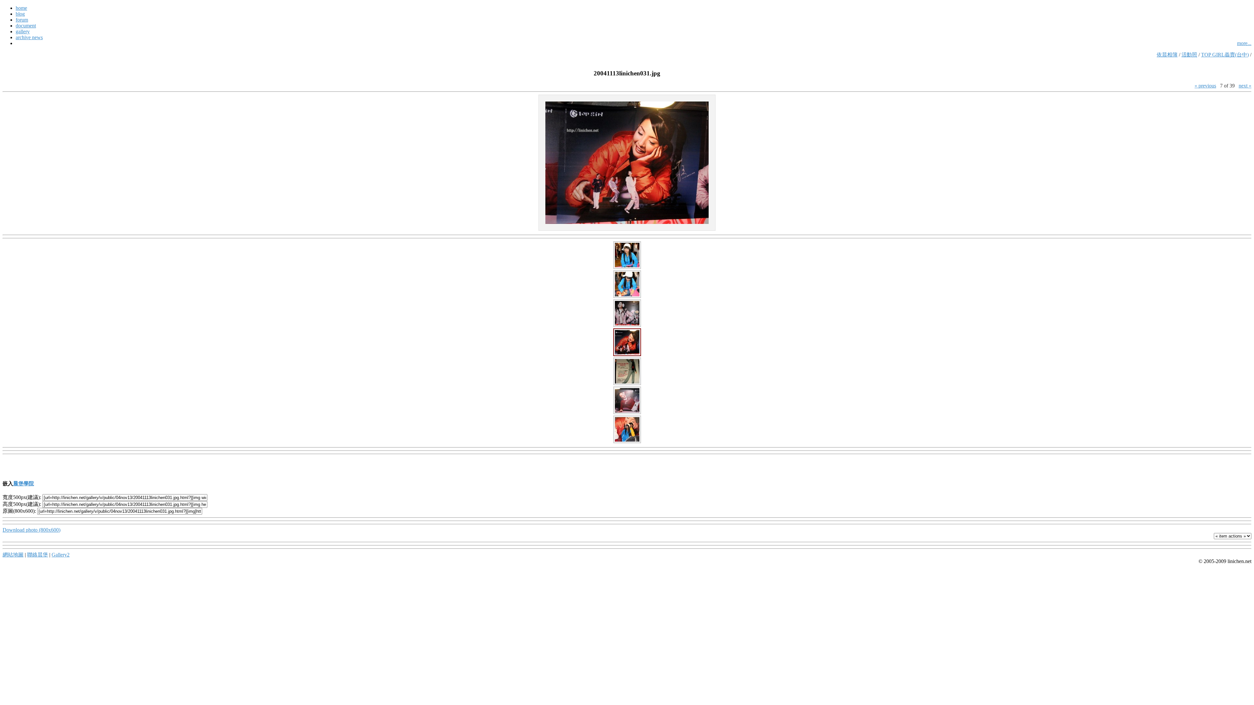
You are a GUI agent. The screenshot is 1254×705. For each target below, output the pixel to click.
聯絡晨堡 (37, 554)
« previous (1205, 85)
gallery (23, 31)
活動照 (1189, 54)
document (26, 25)
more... (1244, 43)
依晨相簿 (1167, 54)
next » (1245, 85)
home (21, 8)
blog (20, 14)
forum (22, 20)
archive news (29, 37)
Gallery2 (61, 554)
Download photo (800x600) (31, 530)
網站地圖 (13, 554)
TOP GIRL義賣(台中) (1225, 54)
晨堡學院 (23, 483)
